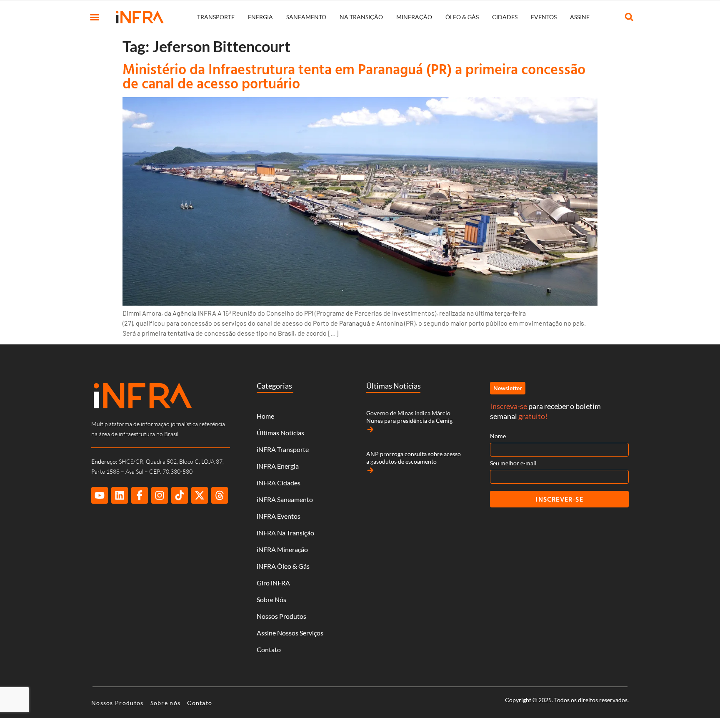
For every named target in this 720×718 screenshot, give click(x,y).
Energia (260, 16)
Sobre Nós (271, 599)
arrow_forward (370, 429)
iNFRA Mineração (282, 549)
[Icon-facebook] (139, 495)
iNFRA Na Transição (285, 533)
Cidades (505, 16)
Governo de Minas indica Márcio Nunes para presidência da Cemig (409, 416)
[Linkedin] (119, 495)
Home (265, 416)
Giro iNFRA (273, 583)
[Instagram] (159, 495)
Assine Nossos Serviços (290, 633)
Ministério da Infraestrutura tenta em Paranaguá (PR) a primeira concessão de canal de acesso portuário (353, 76)
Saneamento (306, 16)
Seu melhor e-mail (513, 463)
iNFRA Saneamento (285, 499)
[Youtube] (99, 495)
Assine (580, 16)
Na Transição (361, 16)
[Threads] (219, 495)
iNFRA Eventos (278, 516)
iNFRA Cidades (278, 483)
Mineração (414, 16)
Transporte (216, 16)
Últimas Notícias (280, 433)
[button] (94, 17)
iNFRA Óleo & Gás (283, 566)
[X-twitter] (199, 495)
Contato (269, 649)
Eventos (544, 16)
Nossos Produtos (281, 616)
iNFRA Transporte (283, 449)
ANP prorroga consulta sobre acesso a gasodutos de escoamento (413, 457)
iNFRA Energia (278, 466)
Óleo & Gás (462, 16)
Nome (498, 435)
